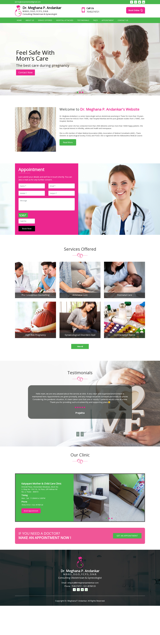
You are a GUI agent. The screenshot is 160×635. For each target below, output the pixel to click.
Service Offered (45, 20)
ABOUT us (30, 20)
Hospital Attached (64, 20)
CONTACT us (123, 20)
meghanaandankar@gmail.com (29, 2)
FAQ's (95, 20)
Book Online (134, 10)
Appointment (108, 20)
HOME (19, 20)
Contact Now (25, 72)
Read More (68, 142)
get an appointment (127, 535)
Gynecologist (94, 577)
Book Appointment (31, 511)
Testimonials (83, 20)
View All (80, 346)
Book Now (26, 228)
